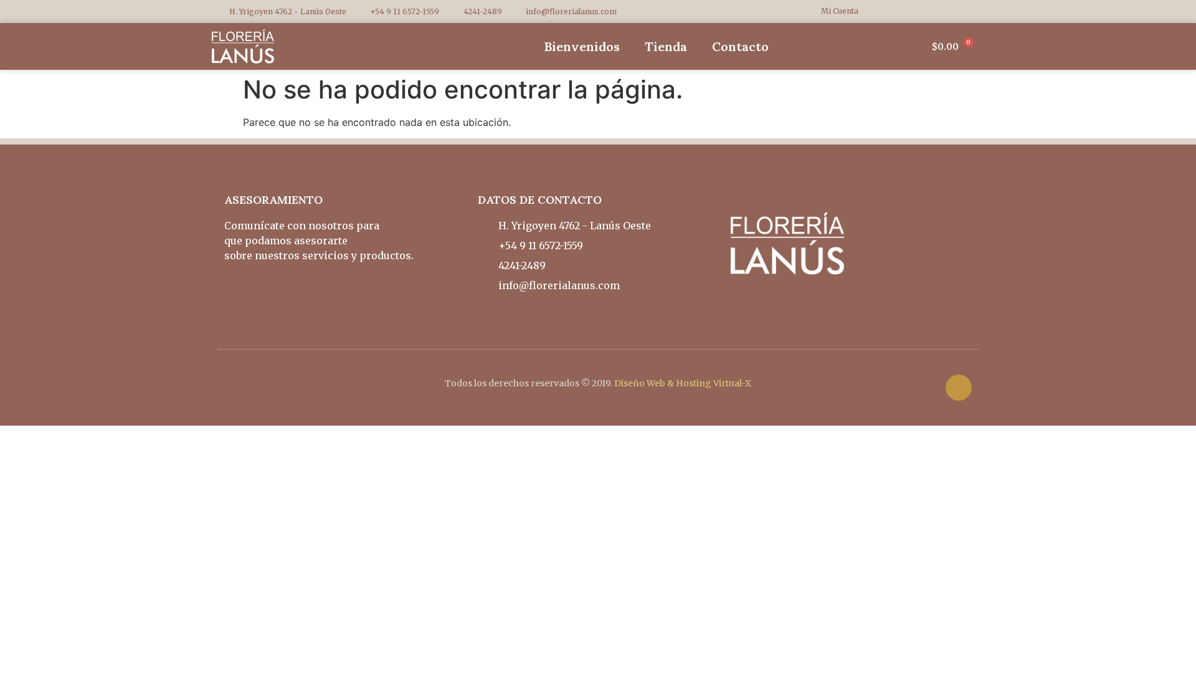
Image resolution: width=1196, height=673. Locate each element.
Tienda (666, 46)
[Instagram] (963, 11)
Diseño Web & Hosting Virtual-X (682, 383)
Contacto (740, 46)
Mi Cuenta (839, 11)
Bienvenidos (582, 46)
